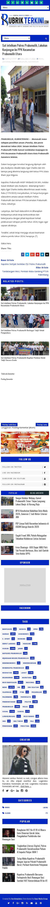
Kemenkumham (29, 663)
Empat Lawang (8, 644)
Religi (25, 707)
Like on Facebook (11, 473)
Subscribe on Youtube (13, 479)
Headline (27, 644)
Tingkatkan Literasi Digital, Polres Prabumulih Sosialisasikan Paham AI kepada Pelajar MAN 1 (31, 849)
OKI (18, 687)
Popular (13, 492)
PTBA (22, 692)
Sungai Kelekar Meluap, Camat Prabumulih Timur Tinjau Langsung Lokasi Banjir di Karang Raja (30, 501)
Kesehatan (7, 673)
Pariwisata (26, 697)
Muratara (27, 678)
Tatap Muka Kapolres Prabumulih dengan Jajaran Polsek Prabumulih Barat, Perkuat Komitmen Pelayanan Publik (25, 863)
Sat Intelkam (33, 61)
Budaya (22, 629)
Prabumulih (7, 707)
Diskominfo (23, 634)
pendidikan (7, 726)
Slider (7, 813)
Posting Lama (42, 424)
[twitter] (8, 2)
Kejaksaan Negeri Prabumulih (15, 658)
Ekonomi (21, 639)
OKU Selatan (33, 687)
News (41, 58)
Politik (28, 702)
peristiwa (6, 61)
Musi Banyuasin (9, 682)
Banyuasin (7, 629)
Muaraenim (7, 678)
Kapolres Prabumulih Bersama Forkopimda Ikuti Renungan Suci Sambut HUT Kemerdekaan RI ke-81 (32, 877)
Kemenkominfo (8, 663)
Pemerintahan (8, 702)
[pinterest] (41, 2)
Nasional (30, 682)
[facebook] (13, 2)
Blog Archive (37, 492)
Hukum (5, 648)
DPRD (35, 629)
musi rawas (29, 716)
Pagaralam (37, 692)
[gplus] (17, 2)
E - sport (6, 639)
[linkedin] (17, 791)
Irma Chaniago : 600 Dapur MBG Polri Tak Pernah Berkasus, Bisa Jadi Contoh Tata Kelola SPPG (32, 550)
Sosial (5, 711)
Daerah (5, 634)
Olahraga (6, 692)
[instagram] (22, 2)
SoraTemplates (16, 898)
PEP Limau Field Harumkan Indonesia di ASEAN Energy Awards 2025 (32, 525)
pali (32, 721)
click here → (26, 786)
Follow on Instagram (13, 484)
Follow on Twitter (12, 467)
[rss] (27, 2)
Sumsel (21, 711)
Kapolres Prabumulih (12, 653)
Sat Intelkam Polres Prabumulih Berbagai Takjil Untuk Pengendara (22, 331)
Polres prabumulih (19, 61)
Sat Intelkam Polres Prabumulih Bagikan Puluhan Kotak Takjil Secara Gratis (23, 359)
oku (4, 721)
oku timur (18, 721)
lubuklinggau (8, 716)
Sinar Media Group (41, 898)
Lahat (24, 673)
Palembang (7, 697)
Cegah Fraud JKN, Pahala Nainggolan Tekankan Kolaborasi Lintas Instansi (31, 537)
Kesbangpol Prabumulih (13, 668)
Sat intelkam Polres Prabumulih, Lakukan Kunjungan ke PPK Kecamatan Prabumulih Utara (25, 304)
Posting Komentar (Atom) (23, 427)
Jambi (20, 648)
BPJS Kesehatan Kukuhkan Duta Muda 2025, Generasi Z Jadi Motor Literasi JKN (32, 514)
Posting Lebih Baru (9, 424)
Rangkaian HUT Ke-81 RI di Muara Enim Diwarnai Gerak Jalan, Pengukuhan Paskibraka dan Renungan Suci (24, 834)
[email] (31, 2)
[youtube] (36, 2)
